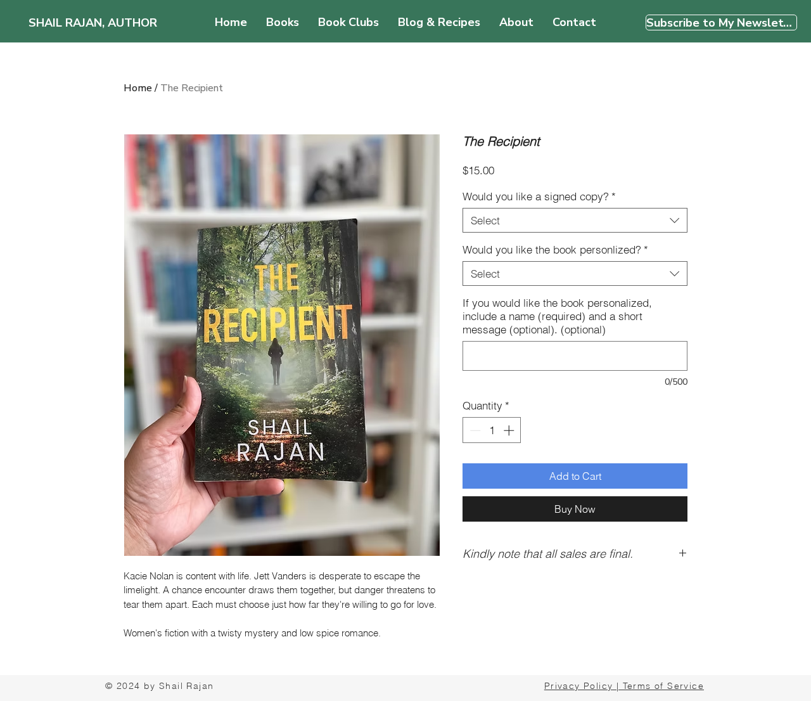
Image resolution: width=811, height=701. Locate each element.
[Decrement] (473, 430)
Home (138, 88)
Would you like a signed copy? (539, 196)
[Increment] (510, 430)
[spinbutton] (492, 430)
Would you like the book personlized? (555, 249)
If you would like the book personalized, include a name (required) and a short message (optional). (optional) (557, 316)
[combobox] (575, 220)
